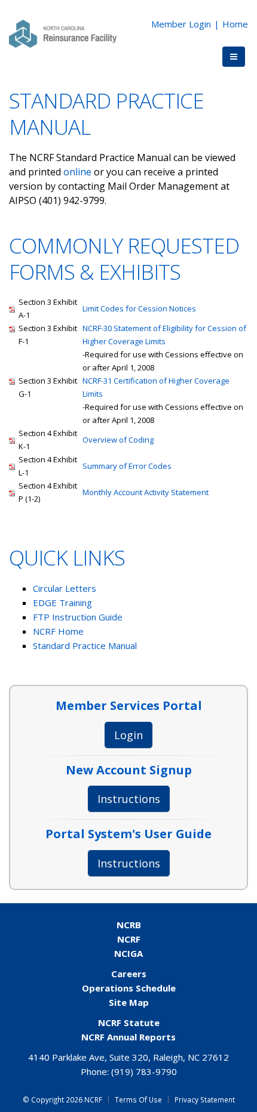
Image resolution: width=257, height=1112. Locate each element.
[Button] (233, 57)
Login (128, 735)
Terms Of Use (138, 1099)
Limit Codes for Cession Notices (139, 308)
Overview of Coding (118, 439)
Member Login (181, 24)
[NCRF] (63, 32)
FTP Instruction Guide (78, 617)
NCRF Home (58, 631)
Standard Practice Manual (85, 645)
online (78, 171)
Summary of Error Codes (127, 466)
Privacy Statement (205, 1099)
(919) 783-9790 (144, 1071)
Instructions (128, 799)
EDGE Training (62, 602)
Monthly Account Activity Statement (145, 492)
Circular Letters (64, 588)
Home (235, 24)
